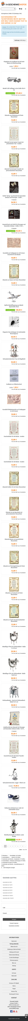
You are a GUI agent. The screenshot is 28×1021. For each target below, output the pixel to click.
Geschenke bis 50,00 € (7, 893)
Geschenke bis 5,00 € (7, 882)
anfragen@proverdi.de (15, 1006)
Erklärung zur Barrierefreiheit (14, 949)
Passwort (5, 913)
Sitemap (14, 965)
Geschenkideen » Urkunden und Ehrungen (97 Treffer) (13, 860)
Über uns (14, 963)
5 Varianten (14, 199)
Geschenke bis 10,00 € (7, 885)
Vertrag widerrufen (14, 944)
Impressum (14, 941)
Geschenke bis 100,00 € (8, 895)
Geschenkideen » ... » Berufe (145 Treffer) (11, 857)
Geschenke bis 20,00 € (7, 887)
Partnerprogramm (14, 960)
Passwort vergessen (14, 923)
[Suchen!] (14, 9)
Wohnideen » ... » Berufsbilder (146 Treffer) (11, 855)
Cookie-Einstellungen (14, 957)
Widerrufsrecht (14, 946)
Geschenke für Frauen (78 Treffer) (9, 862)
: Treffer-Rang (20, 40)
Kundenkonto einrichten (14, 925)
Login (4, 907)
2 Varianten (14, 731)
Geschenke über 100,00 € (8, 898)
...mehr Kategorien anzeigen (8, 867)
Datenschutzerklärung (14, 954)
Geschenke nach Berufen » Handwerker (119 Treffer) (13, 859)
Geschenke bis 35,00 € (7, 890)
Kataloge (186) (18, 13)
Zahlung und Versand (14, 952)
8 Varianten (14, 228)
